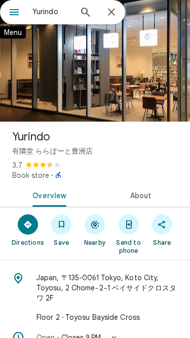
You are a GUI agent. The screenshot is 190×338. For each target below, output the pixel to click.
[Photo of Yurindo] (95, 61)
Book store (30, 175)
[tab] (47, 194)
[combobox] (51, 12)
